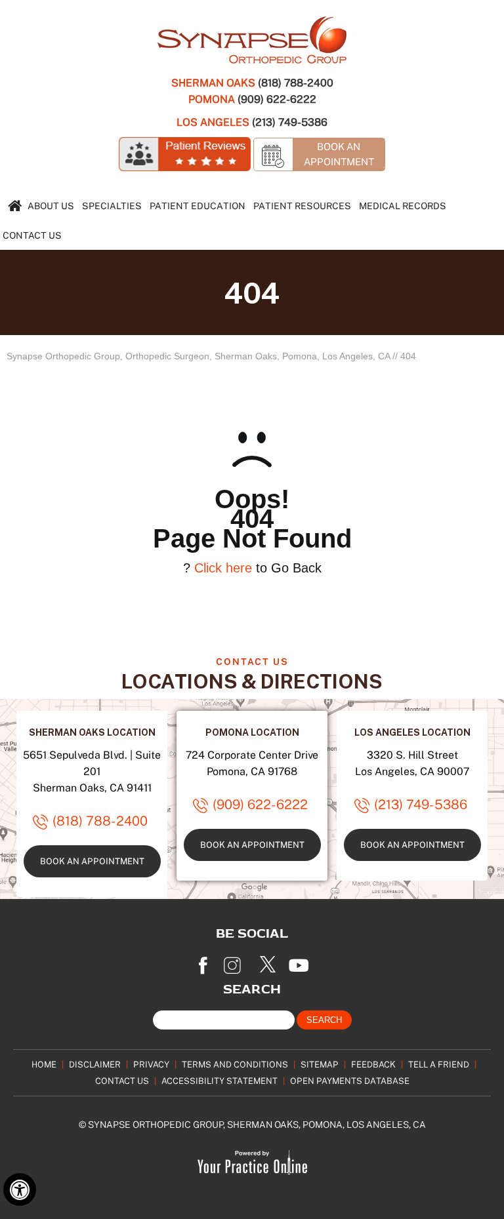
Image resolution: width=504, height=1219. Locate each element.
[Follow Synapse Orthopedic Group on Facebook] (203, 961)
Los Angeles (213, 122)
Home (44, 1064)
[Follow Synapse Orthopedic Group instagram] (235, 961)
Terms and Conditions (235, 1064)
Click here (223, 568)
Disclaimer (95, 1064)
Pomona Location (252, 732)
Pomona (211, 99)
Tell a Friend (438, 1064)
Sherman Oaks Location (92, 732)
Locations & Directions (252, 681)
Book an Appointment (92, 861)
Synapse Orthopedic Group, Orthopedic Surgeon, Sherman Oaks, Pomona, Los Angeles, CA (198, 356)
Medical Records (402, 205)
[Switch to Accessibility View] (19, 1189)
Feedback (373, 1064)
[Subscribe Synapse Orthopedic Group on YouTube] (301, 961)
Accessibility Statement (219, 1080)
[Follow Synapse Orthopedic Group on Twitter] (268, 961)
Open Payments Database (350, 1080)
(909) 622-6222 (277, 99)
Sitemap (320, 1064)
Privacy (151, 1064)
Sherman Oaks (213, 82)
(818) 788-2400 (295, 82)
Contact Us (32, 235)
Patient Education (197, 205)
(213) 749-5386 (289, 122)
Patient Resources (302, 205)
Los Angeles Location (412, 732)
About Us (51, 205)
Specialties (112, 205)
